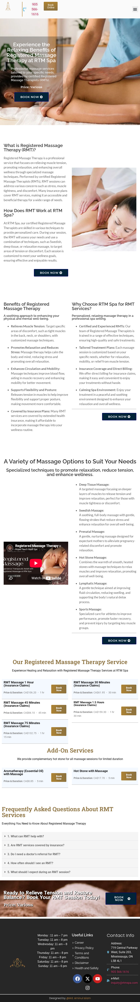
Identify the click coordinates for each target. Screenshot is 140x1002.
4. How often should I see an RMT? (30, 863)
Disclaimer (82, 963)
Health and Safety (87, 968)
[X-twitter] (87, 978)
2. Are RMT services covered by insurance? (35, 845)
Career (79, 942)
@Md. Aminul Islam (78, 998)
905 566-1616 (34, 9)
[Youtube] (97, 978)
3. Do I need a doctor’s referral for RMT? (33, 854)
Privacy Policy (84, 948)
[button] (135, 9)
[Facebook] (77, 978)
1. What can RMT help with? (25, 836)
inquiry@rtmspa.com (124, 982)
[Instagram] (87, 987)
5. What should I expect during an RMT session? (38, 872)
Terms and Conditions (82, 955)
